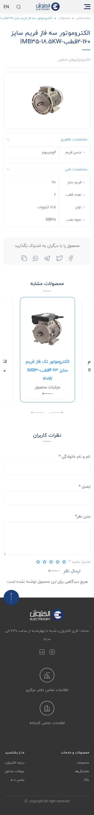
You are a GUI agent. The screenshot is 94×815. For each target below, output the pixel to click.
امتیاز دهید (79, 562)
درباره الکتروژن (14, 763)
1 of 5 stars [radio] (63, 562)
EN (6, 7)
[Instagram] (52, 653)
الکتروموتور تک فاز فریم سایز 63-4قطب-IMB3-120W (47, 370)
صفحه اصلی (83, 18)
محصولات (64, 18)
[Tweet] (59, 258)
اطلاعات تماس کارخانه (47, 723)
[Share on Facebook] (71, 258)
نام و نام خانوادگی (74, 456)
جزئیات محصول (47, 387)
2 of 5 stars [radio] (56, 562)
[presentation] (56, 413)
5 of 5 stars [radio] (37, 562)
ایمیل (84, 486)
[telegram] (47, 258)
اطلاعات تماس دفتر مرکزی (47, 690)
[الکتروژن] (48, 6)
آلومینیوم (49, 152)
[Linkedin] (42, 653)
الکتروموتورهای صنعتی (74, 59)
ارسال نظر (72, 571)
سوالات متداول (14, 771)
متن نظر (82, 516)
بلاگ (86, 780)
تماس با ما (17, 780)
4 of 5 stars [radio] (43, 562)
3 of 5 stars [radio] (50, 562)
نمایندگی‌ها (82, 771)
